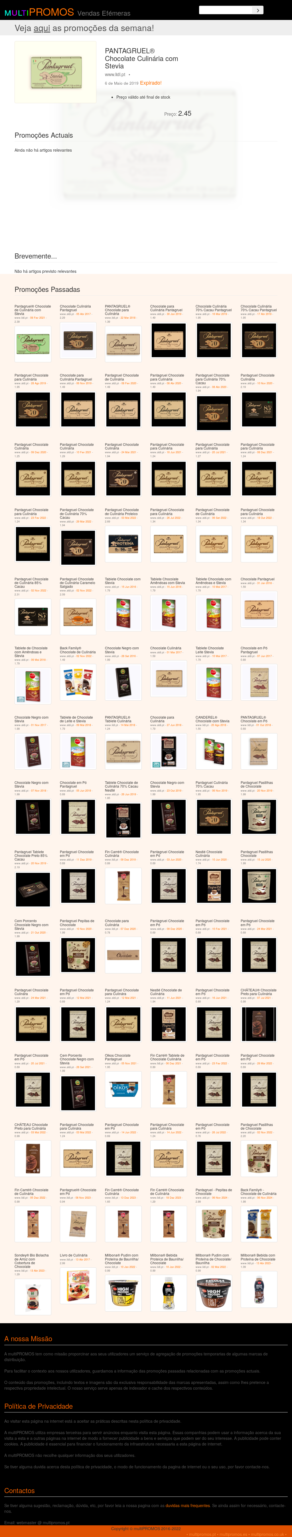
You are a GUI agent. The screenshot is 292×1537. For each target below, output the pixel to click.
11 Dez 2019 (84, 859)
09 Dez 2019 (128, 859)
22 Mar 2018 (128, 318)
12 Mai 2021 (83, 998)
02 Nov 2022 (38, 590)
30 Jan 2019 (174, 314)
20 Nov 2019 (264, 790)
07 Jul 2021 (264, 998)
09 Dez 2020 (38, 452)
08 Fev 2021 (37, 318)
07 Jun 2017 (264, 656)
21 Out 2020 (38, 932)
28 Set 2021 (83, 1067)
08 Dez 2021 (264, 452)
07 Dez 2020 (128, 929)
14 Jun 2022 (128, 1132)
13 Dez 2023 (128, 1197)
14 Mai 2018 (128, 725)
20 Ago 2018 (218, 725)
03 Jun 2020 (174, 859)
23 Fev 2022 (38, 518)
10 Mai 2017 (219, 587)
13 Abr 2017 (83, 1259)
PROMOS (51, 11)
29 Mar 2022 (83, 521)
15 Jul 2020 (264, 859)
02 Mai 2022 (218, 1267)
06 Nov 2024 (219, 1197)
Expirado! (151, 82)
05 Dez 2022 (37, 1197)
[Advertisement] (236, 76)
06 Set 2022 (219, 518)
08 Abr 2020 (174, 383)
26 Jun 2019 (128, 794)
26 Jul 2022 (174, 518)
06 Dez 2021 (173, 1063)
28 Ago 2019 (38, 383)
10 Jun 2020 (219, 859)
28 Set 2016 (128, 656)
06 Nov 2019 (84, 383)
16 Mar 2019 (219, 314)
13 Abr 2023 (37, 1270)
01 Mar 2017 (174, 652)
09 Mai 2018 (38, 660)
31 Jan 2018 (264, 583)
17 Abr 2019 (264, 314)
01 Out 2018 (263, 725)
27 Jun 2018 (174, 725)
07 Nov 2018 (38, 790)
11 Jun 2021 (174, 998)
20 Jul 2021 (219, 452)
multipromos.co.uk (267, 1534)
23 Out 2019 (174, 790)
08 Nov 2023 (83, 1197)
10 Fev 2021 (83, 452)
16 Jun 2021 (174, 452)
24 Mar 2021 (128, 452)
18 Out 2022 (264, 518)
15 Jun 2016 (128, 587)
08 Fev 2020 (128, 383)
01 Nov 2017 (38, 725)
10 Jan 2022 (128, 1267)
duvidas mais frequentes (188, 1505)
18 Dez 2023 (173, 1197)
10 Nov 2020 (264, 383)
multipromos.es (233, 1534)
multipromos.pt (202, 1534)
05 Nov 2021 (129, 1063)
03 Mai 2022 (128, 518)
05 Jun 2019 (83, 790)
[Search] (257, 10)
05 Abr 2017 (83, 314)
